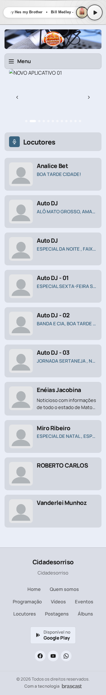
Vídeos (58, 601)
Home (34, 589)
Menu (24, 61)
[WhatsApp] (66, 656)
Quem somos (64, 589)
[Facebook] (40, 656)
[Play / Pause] (95, 12)
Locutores (24, 613)
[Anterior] (17, 97)
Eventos (84, 601)
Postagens (57, 613)
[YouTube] (53, 656)
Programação (27, 601)
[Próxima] (88, 97)
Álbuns (85, 613)
